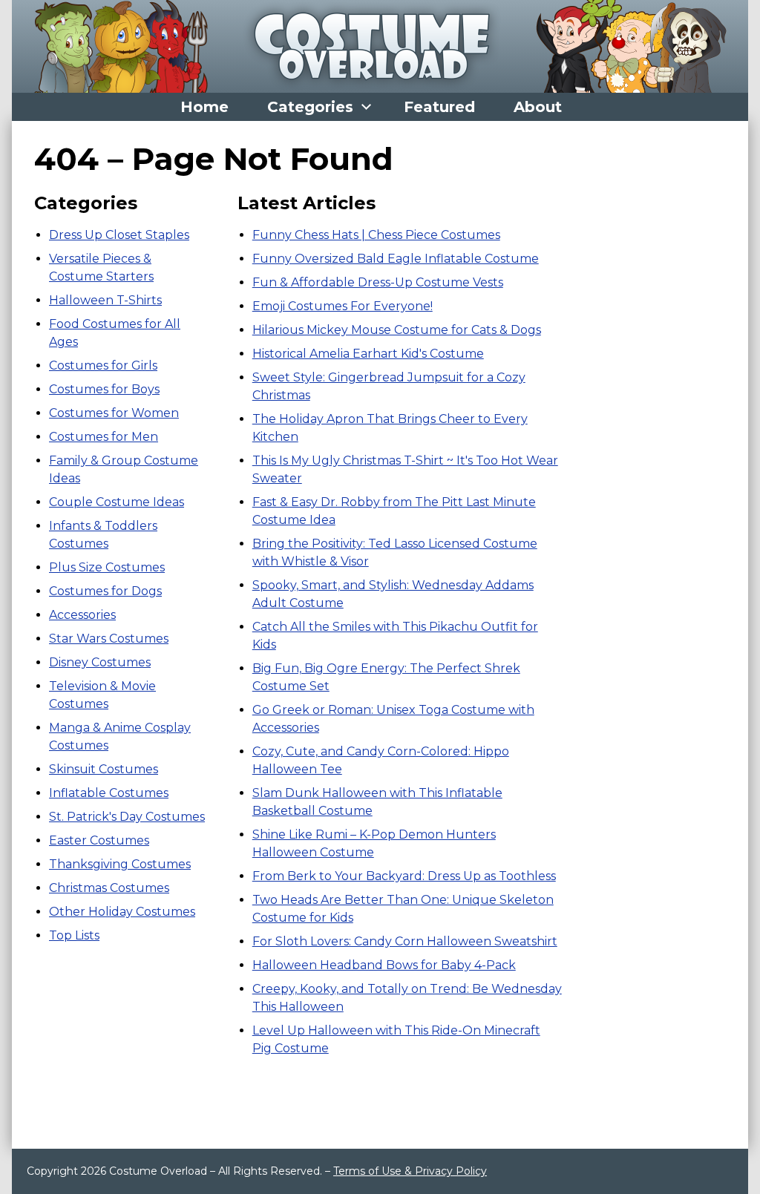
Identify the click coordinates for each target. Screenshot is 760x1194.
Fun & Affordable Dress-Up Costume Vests (377, 282)
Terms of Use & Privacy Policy (410, 1171)
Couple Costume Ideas (116, 502)
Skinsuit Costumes (103, 769)
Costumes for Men (103, 437)
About (538, 107)
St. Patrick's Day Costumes (127, 817)
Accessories (82, 615)
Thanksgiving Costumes (120, 864)
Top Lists (74, 935)
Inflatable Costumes (108, 793)
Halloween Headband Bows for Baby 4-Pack (384, 965)
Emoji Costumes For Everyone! (342, 306)
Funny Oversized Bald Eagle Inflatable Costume (395, 259)
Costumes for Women (114, 413)
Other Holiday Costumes (122, 912)
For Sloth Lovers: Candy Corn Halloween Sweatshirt (404, 941)
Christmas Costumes (109, 888)
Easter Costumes (99, 840)
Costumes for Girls (103, 365)
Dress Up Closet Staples (119, 235)
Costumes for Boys (104, 389)
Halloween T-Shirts (105, 300)
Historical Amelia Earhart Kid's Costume (368, 354)
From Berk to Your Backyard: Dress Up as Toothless (404, 876)
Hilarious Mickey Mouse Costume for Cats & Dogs (396, 330)
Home (204, 107)
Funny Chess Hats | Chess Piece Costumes (376, 235)
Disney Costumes (100, 662)
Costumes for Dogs (105, 591)
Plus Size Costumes (107, 567)
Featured (439, 107)
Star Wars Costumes (108, 639)
